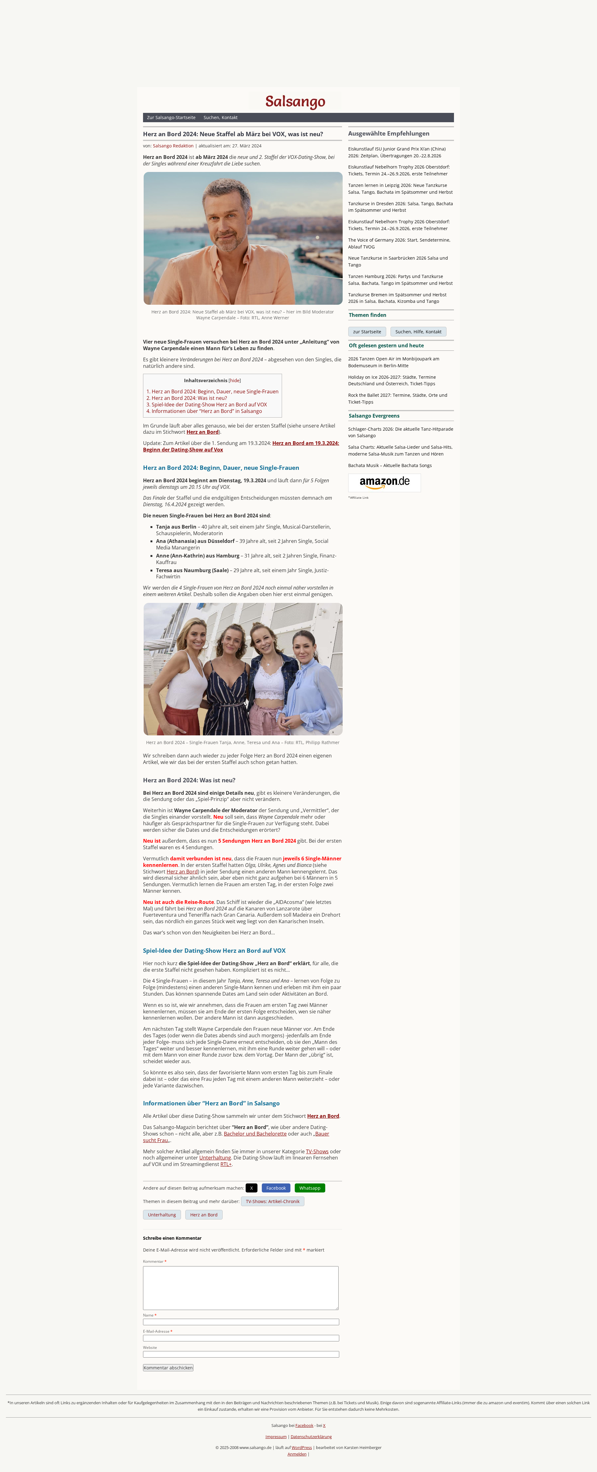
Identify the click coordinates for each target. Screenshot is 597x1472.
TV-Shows (317, 1151)
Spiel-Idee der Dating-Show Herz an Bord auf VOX (206, 404)
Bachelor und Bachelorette (255, 1133)
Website (150, 1347)
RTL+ (226, 1164)
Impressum (276, 1436)
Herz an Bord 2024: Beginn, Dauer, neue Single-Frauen (212, 391)
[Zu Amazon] (384, 490)
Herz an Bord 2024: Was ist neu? (186, 398)
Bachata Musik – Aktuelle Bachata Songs (390, 465)
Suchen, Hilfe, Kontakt (419, 332)
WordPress (302, 1447)
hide (234, 380)
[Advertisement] (298, 45)
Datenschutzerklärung (311, 1436)
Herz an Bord (182, 871)
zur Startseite (367, 332)
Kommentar (155, 1261)
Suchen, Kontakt (221, 117)
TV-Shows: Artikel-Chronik (272, 1201)
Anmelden (297, 1454)
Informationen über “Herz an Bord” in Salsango (204, 411)
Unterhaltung (215, 1157)
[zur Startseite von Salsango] (295, 101)
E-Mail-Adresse (158, 1331)
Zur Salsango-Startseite (171, 117)
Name (150, 1315)
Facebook (304, 1425)
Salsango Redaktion (173, 146)
